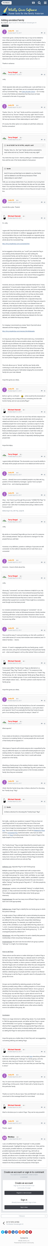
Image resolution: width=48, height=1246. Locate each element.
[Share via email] (26, 1232)
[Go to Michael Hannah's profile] (4, 217)
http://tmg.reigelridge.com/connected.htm (16, 244)
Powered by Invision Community (24, 1243)
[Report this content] (41, 33)
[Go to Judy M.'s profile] (4, 32)
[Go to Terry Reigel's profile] (4, 73)
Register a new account (24, 1193)
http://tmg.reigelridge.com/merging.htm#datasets (18, 331)
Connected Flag (12, 833)
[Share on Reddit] (20, 1232)
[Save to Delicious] (16, 1232)
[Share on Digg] (13, 1232)
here (3, 830)
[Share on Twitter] (2, 1232)
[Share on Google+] (9, 1232)
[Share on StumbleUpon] (23, 1232)
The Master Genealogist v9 (27, 23)
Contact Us (24, 1238)
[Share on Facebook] (6, 1232)
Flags (11, 835)
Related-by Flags (39, 830)
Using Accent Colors (28, 91)
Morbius (11, 1137)
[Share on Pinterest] (30, 1232)
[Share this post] (44, 33)
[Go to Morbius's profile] (4, 1138)
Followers (22, 1216)
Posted (15, 33)
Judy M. (5, 23)
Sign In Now (24, 1207)
